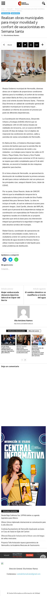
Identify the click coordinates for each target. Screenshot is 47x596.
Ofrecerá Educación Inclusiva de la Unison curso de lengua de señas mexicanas (22, 537)
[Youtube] (32, 579)
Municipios (15, 13)
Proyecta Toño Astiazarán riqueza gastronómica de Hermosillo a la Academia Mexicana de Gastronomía (20, 544)
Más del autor (34, 331)
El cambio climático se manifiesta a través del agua (35, 295)
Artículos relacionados (16, 331)
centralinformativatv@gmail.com (28, 574)
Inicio (2, 9)
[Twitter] (27, 579)
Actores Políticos (7, 344)
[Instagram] (21, 579)
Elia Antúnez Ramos (11, 35)
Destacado (10, 9)
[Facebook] (15, 579)
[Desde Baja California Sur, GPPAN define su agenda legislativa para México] (8, 340)
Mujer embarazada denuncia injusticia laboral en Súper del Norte (10, 296)
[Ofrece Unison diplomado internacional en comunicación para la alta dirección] (24, 340)
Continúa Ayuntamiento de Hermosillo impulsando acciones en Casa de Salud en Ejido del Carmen (38, 351)
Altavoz (19, 344)
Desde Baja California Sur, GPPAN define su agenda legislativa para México (7, 349)
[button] (43, 3)
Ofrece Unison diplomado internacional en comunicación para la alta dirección (23, 349)
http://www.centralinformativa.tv (23, 323)
